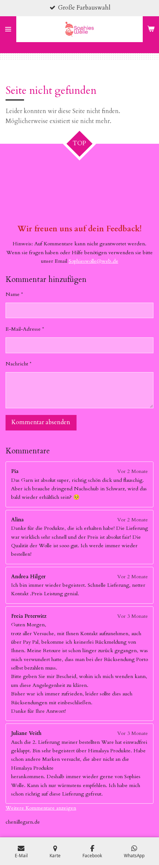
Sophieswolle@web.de (93, 261)
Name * (14, 294)
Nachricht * (18, 363)
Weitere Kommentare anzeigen (41, 807)
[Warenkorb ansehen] (151, 29)
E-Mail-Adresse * (25, 329)
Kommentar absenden (40, 422)
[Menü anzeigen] (8, 29)
